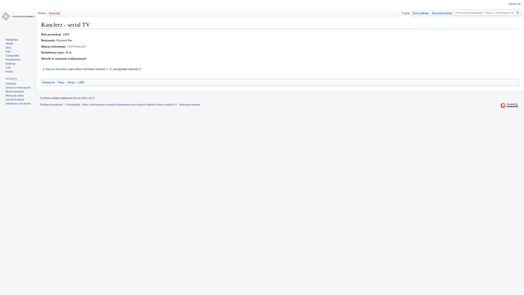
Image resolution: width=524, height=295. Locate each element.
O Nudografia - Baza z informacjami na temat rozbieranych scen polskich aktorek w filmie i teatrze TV (121, 104)
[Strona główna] (18, 16)
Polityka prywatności (51, 104)
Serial (71, 82)
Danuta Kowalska (57, 69)
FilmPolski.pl (75, 46)
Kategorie (48, 82)
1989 (81, 82)
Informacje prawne (189, 104)
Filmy (60, 82)
